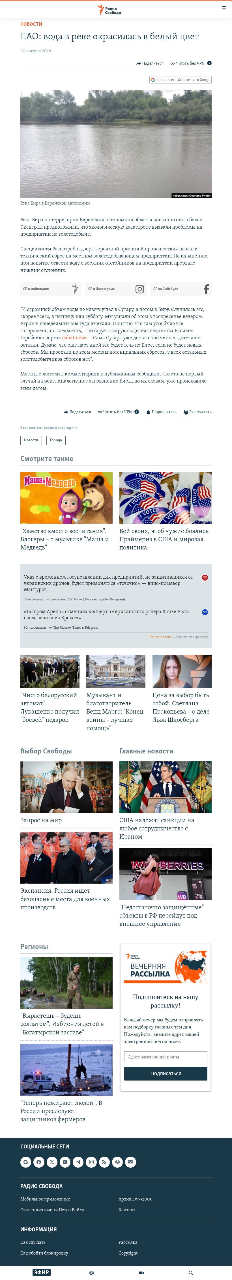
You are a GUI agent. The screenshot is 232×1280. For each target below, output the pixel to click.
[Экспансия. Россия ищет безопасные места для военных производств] (66, 858)
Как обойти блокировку (44, 1253)
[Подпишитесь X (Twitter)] (52, 1162)
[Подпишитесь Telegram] (78, 1162)
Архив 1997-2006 (135, 1199)
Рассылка (128, 1243)
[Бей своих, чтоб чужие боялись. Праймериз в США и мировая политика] (165, 498)
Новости (31, 24)
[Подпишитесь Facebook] (38, 1162)
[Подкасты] (117, 1162)
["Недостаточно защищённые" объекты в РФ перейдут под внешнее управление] (165, 874)
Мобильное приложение (45, 1199)
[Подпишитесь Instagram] (91, 1162)
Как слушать (32, 1243)
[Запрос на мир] (66, 787)
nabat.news (74, 338)
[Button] (150, 63)
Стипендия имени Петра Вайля (52, 1210)
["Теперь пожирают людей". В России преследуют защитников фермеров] (66, 1070)
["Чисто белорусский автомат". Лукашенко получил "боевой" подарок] (50, 671)
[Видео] (141, 1273)
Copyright (128, 1253)
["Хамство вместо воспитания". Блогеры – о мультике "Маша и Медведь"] (66, 498)
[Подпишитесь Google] (25, 1162)
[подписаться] (130, 1162)
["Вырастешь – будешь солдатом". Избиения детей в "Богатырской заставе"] (66, 983)
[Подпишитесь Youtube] (65, 1162)
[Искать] (190, 1273)
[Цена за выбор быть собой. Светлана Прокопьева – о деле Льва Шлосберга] (182, 671)
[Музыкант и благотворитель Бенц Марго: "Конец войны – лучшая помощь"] (115, 671)
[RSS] (104, 1162)
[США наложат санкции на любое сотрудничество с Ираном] (165, 787)
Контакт (127, 1210)
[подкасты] (91, 1273)
